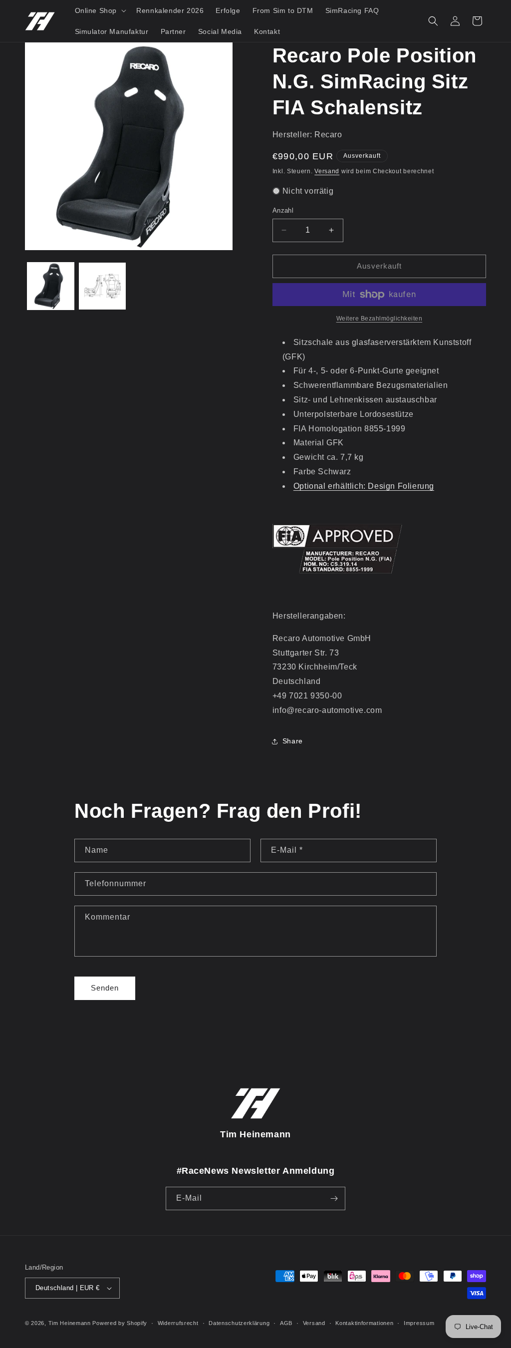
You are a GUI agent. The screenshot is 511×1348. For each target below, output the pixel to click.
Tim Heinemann (69, 1323)
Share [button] (292, 741)
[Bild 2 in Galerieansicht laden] (102, 286)
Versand (326, 171)
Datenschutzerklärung (239, 1323)
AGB (286, 1323)
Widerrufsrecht (178, 1323)
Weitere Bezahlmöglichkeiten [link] (379, 318)
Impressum (419, 1323)
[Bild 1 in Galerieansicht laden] (50, 286)
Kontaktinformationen (364, 1323)
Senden (105, 988)
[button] (100, 10)
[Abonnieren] (334, 1198)
